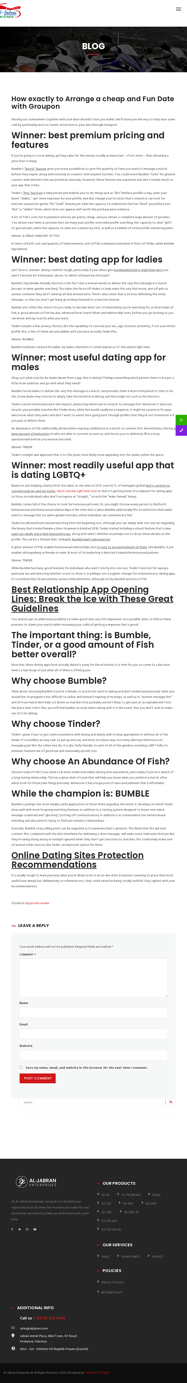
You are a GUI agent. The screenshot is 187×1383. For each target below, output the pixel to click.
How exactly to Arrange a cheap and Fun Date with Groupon (92, 102)
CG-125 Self (109, 1221)
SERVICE (157, 1256)
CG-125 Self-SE (111, 1229)
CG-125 (106, 1203)
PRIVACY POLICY (112, 1282)
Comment (27, 954)
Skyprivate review (37, 903)
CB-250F (151, 1203)
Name (23, 1003)
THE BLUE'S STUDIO (97, 1372)
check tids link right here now (77, 491)
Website (25, 1046)
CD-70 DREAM (130, 1195)
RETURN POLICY (112, 1292)
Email (23, 1024)
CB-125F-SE (131, 1212)
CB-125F (106, 1212)
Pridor (156, 1195)
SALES (105, 1256)
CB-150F (128, 1203)
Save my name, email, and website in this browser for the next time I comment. (87, 1068)
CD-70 (105, 1195)
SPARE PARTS (130, 1256)
